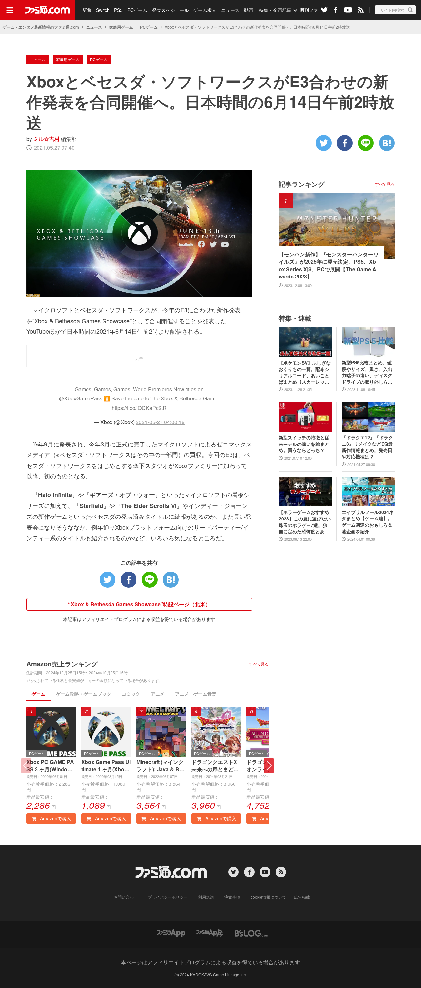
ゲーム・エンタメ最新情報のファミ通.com (41, 27)
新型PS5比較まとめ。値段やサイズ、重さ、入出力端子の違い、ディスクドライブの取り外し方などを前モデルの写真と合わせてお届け (367, 372)
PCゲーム (137, 10)
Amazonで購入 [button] (55, 818)
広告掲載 (302, 897)
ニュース (230, 10)
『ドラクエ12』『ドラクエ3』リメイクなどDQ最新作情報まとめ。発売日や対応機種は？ (367, 447)
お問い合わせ (125, 897)
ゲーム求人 (204, 10)
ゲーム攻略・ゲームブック (83, 693)
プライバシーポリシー (167, 897)
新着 (86, 10)
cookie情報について (268, 897)
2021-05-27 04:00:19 (160, 422)
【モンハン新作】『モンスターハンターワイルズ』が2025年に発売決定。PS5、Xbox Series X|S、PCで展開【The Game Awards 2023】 (329, 265)
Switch (103, 10)
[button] (269, 765)
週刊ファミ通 (313, 10)
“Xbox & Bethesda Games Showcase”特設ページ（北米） (139, 604)
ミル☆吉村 (46, 139)
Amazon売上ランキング (62, 663)
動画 (248, 10)
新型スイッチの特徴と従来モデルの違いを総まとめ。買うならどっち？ (304, 443)
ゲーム (38, 693)
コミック (131, 693)
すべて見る (259, 664)
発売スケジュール (170, 10)
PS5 (118, 10)
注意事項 (232, 897)
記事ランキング (302, 184)
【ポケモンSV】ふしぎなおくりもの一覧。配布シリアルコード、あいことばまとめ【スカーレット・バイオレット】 (305, 372)
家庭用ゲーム (121, 27)
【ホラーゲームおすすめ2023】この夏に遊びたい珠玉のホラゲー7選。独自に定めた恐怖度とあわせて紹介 (305, 522)
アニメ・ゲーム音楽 (195, 693)
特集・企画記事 (275, 10)
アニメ (157, 693)
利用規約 (206, 897)
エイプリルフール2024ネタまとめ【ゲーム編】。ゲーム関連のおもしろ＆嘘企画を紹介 (368, 522)
